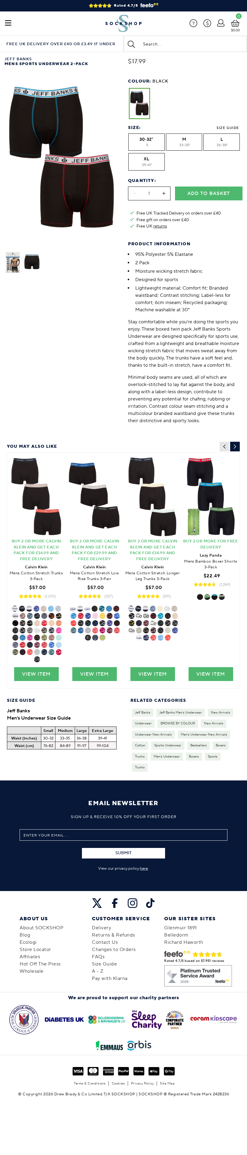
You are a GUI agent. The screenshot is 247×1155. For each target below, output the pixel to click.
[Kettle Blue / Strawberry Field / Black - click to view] (51, 645)
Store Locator (35, 949)
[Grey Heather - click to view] (58, 609)
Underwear (143, 723)
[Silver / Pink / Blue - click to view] (59, 630)
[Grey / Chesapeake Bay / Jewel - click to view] (73, 630)
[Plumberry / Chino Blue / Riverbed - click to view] (102, 630)
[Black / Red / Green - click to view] (207, 597)
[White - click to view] (15, 616)
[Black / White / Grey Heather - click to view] (153, 623)
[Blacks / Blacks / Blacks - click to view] (132, 630)
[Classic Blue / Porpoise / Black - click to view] (174, 609)
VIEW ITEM (36, 674)
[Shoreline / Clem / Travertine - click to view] (175, 616)
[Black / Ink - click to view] (23, 645)
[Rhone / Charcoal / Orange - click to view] (51, 630)
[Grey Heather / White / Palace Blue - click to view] (23, 630)
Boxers (221, 745)
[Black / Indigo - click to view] (23, 623)
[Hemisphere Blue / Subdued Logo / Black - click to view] (95, 638)
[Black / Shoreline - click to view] (44, 609)
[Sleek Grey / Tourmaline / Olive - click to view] (44, 630)
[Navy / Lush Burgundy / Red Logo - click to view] (110, 630)
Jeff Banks (142, 713)
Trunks (140, 757)
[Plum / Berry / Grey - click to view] (44, 623)
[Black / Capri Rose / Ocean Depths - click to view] (51, 638)
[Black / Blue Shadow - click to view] (168, 616)
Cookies (118, 1083)
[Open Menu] (8, 23)
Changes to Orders (114, 949)
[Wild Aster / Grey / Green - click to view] (30, 638)
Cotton (140, 745)
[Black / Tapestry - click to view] (161, 616)
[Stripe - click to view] (44, 616)
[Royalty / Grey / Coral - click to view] (168, 638)
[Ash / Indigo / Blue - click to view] (161, 630)
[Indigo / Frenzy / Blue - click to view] (51, 623)
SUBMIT (123, 853)
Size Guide (228, 128)
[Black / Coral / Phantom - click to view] (44, 645)
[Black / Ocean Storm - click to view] (59, 616)
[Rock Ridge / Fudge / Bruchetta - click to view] (153, 630)
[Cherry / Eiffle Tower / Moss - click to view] (15, 630)
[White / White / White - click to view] (146, 616)
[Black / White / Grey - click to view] (29, 609)
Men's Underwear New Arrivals (204, 735)
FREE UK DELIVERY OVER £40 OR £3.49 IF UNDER (60, 44)
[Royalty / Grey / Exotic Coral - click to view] (37, 652)
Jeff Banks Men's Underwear (180, 713)
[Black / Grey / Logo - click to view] (88, 638)
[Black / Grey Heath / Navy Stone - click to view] (139, 630)
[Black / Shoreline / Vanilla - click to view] (160, 609)
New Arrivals (220, 713)
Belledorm (176, 935)
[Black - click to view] (15, 609)
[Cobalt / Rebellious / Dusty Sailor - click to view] (59, 652)
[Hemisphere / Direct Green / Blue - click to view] (88, 616)
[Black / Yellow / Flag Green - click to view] (102, 616)
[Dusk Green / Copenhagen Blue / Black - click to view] (15, 652)
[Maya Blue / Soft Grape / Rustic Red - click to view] (51, 652)
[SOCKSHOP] (123, 23)
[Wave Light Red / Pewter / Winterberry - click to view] (73, 623)
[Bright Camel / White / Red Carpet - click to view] (102, 623)
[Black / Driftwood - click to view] (37, 616)
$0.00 (235, 30)
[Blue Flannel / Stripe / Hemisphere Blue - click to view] (102, 638)
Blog (25, 935)
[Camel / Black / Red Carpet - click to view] (23, 616)
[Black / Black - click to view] (22, 609)
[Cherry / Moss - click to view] (30, 630)
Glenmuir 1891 (180, 928)
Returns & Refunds (113, 935)
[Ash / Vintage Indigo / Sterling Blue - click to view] (15, 645)
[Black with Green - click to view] (222, 597)
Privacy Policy (142, 1083)
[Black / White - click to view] (37, 630)
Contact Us (105, 942)
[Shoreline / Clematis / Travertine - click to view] (37, 623)
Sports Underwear (167, 745)
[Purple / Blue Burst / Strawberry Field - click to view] (51, 609)
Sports (212, 757)
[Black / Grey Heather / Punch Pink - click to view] (30, 652)
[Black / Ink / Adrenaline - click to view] (81, 616)
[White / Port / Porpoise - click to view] (117, 623)
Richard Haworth (183, 942)
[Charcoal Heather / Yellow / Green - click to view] (132, 623)
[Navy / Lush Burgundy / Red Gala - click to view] (37, 645)
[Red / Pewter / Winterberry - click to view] (23, 652)
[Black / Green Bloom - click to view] (36, 609)
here (144, 868)
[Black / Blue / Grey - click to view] (23, 638)
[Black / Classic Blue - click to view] (81, 630)
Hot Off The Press (40, 964)
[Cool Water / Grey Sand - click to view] (168, 623)
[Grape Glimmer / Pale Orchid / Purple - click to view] (95, 616)
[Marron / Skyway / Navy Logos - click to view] (37, 638)
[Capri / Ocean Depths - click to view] (139, 616)
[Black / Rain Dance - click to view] (37, 659)
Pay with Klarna (110, 978)
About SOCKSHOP (41, 928)
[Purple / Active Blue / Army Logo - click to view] (44, 652)
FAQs (98, 957)
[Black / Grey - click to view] (167, 609)
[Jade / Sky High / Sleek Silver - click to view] (59, 645)
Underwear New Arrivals (153, 735)
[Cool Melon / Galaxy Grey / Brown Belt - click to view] (15, 638)
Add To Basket (208, 193)
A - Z (98, 971)
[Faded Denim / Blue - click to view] (59, 638)
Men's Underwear (167, 757)
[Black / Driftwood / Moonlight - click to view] (153, 609)
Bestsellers (198, 745)
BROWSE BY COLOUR (178, 723)
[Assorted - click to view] (80, 609)
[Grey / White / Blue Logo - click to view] (109, 609)
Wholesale (32, 971)
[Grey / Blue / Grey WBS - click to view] (110, 623)
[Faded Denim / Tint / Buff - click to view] (15, 623)
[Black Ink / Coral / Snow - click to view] (59, 623)
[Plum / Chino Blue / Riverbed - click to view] (30, 645)
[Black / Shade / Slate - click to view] (175, 623)
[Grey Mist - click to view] (44, 638)
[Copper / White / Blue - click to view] (30, 616)
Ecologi (28, 942)
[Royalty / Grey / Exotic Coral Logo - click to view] (110, 616)
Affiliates (30, 957)
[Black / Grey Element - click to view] (88, 623)
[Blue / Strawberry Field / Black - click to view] (117, 616)
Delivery (101, 928)
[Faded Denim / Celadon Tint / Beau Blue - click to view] (168, 630)
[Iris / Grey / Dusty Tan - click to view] (146, 630)
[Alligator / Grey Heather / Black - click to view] (88, 630)
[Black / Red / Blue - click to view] (214, 597)
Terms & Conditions (89, 1083)
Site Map (167, 1083)
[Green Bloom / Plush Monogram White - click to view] (30, 623)
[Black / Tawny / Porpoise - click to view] (146, 623)
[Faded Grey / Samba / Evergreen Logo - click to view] (51, 616)
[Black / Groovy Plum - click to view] (95, 623)
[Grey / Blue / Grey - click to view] (139, 623)
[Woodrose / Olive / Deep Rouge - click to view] (95, 609)
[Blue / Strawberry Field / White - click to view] (117, 630)
